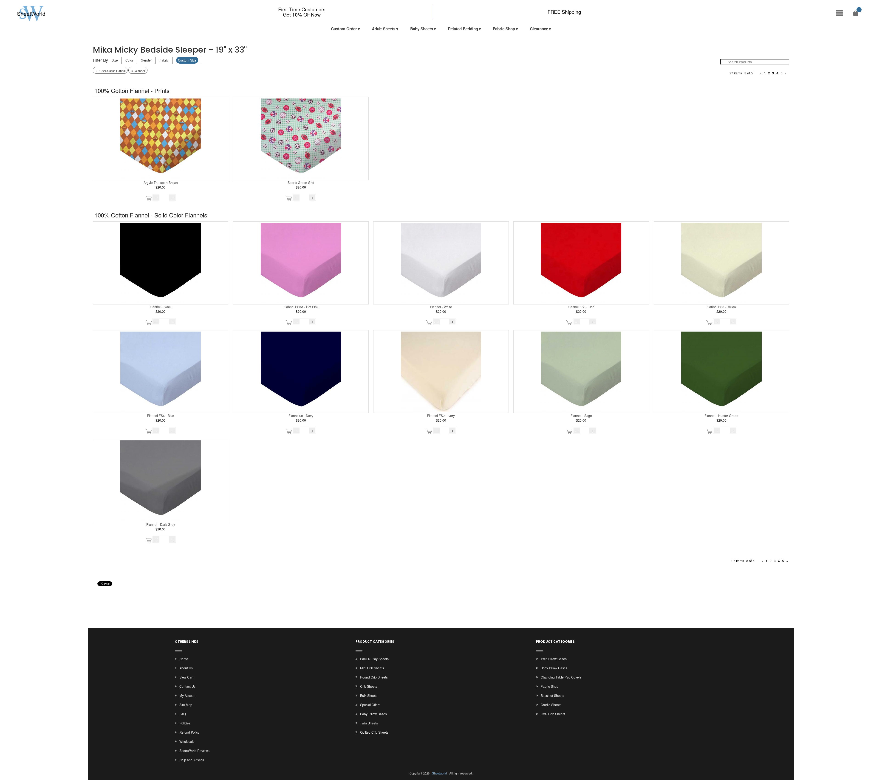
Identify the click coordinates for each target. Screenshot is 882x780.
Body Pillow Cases (554, 668)
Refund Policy (189, 732)
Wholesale (187, 741)
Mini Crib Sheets (372, 668)
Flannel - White (441, 306)
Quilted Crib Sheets (374, 732)
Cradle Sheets (551, 704)
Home (183, 658)
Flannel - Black (160, 306)
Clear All (138, 71)
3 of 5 (748, 73)
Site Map (185, 704)
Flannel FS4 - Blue (160, 415)
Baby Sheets (421, 28)
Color (129, 60)
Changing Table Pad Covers (561, 677)
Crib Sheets (368, 686)
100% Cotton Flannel (111, 71)
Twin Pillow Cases (554, 658)
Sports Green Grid (301, 182)
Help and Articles (191, 759)
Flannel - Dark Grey (160, 524)
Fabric (164, 60)
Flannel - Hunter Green (721, 415)
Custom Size (187, 60)
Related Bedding (463, 28)
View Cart (186, 677)
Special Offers (370, 704)
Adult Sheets (383, 28)
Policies (184, 723)
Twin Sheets (369, 723)
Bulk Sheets (368, 695)
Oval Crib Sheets (553, 714)
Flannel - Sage (581, 415)
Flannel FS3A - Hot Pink (300, 306)
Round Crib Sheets (374, 677)
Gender (146, 60)
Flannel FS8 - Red (581, 306)
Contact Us (187, 686)
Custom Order (344, 28)
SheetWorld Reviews (194, 750)
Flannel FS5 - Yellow (721, 306)
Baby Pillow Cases (373, 714)
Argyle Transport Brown (161, 182)
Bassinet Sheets (552, 695)
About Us (186, 668)
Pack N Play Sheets (374, 658)
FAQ (182, 714)
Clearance (539, 28)
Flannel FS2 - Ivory (441, 415)
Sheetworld (439, 773)
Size (115, 60)
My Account (187, 695)
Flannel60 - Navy (300, 415)
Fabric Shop (504, 28)
